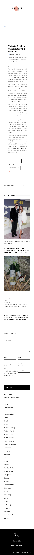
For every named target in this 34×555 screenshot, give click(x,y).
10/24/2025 (7, 245)
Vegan (21, 298)
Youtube (7, 518)
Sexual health (8, 471)
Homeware (8, 448)
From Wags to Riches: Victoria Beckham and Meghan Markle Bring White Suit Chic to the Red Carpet (16, 250)
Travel (6, 491)
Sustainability (14, 298)
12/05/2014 (11, 39)
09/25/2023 (17, 313)
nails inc (11, 164)
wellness (7, 508)
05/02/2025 (7, 302)
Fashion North (18, 241)
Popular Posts (13, 296)
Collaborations (9, 414)
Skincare (6, 298)
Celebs (6, 241)
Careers (7, 401)
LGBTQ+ (7, 451)
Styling (6, 481)
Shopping (21, 296)
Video (6, 501)
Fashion (11, 241)
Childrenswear (9, 408)
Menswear (7, 454)
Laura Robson (14, 41)
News (6, 461)
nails (19, 161)
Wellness (7, 512)
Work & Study (9, 515)
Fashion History (9, 428)
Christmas (7, 411)
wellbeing (7, 505)
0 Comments (11, 43)
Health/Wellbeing (10, 444)
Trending (10, 243)
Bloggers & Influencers (12, 397)
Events (6, 421)
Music (6, 458)
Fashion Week (8, 434)
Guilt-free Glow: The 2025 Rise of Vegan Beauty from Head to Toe (15, 306)
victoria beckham (14, 167)
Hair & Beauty (9, 441)
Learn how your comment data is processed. (11, 373)
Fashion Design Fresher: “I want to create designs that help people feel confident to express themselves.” (16, 317)
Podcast (7, 465)
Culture (6, 418)
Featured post (17, 293)
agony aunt (8, 394)
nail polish (12, 161)
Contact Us (17, 541)
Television (7, 488)
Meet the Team (17, 545)
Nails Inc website (18, 148)
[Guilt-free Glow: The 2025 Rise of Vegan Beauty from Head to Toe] (17, 273)
